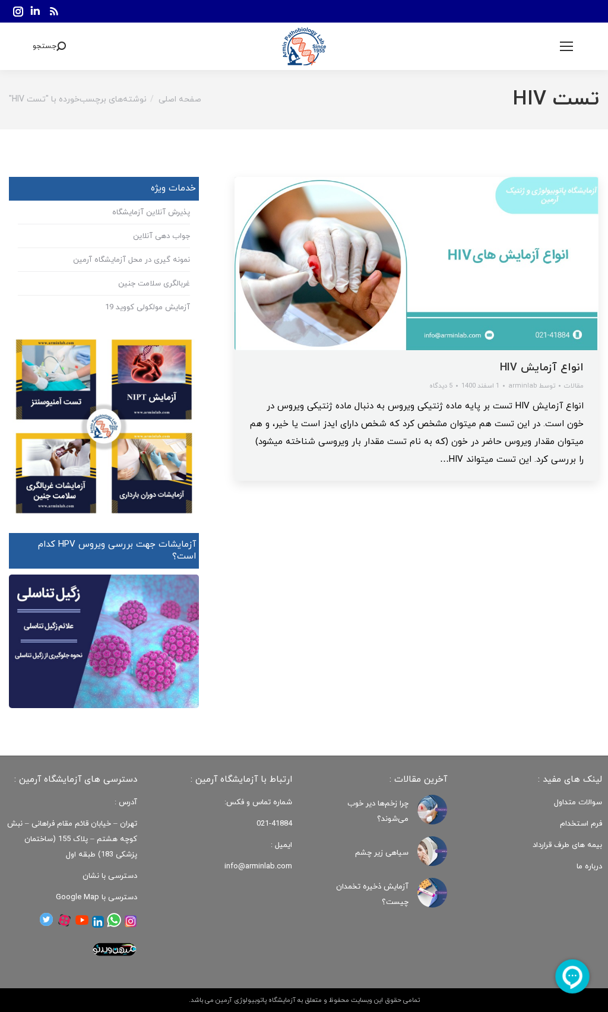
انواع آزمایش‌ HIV (542, 367)
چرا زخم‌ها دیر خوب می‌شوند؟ (377, 811)
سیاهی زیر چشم (381, 853)
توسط (531, 386)
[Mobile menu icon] (566, 46)
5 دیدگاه (440, 386)
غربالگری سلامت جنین (154, 283)
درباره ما (589, 866)
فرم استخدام (581, 824)
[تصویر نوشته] (432, 809)
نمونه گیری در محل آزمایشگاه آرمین (131, 260)
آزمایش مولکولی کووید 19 (147, 307)
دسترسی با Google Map (96, 897)
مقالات (574, 386)
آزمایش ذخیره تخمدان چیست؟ (372, 894)
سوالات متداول (578, 802)
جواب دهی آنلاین (161, 236)
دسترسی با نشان (110, 876)
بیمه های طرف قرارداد (567, 845)
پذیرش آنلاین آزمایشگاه (151, 212)
